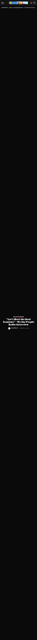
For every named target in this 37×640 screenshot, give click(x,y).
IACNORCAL (14, 328)
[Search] (34, 3)
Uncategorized (18, 316)
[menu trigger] (3, 3)
